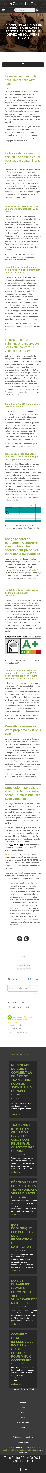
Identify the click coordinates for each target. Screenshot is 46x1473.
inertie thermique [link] (16, 844)
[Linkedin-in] (25, 1469)
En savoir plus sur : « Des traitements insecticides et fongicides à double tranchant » (22, 326)
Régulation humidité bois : (20, 883)
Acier (23, 1407)
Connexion (33, 979)
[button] (3, 10)
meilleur (13, 570)
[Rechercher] (37, 10)
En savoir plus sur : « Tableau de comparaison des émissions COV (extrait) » (22, 526)
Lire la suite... (16, 1115)
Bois (23, 1417)
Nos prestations (23, 1422)
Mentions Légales (23, 1442)
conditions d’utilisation (27, 1450)
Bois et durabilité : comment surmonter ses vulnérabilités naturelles (24, 1292)
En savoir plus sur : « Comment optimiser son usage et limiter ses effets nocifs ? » (22, 716)
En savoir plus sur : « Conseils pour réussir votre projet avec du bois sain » (20, 775)
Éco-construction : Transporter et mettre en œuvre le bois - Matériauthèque (22, 1020)
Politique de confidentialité (23, 1437)
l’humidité (10, 119)
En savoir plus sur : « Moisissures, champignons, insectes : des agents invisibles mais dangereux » (20, 257)
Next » (32, 1389)
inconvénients (30, 570)
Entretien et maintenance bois (21, 905)
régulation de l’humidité (14, 178)
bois (9, 89)
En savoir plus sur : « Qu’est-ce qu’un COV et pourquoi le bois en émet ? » (21, 445)
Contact (23, 1427)
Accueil (23, 1403)
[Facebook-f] (20, 1469)
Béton (23, 1412)
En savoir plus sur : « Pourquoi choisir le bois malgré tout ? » (22, 661)
